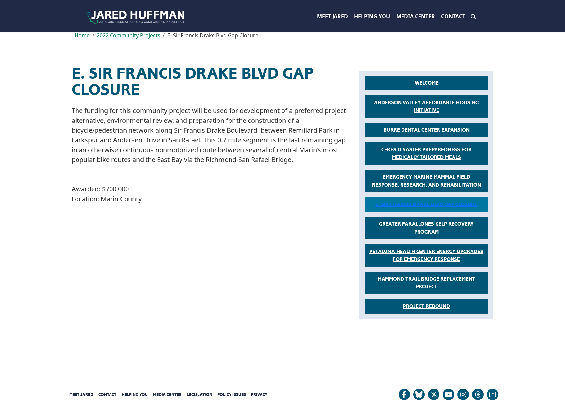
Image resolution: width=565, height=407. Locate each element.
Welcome (426, 83)
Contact (453, 16)
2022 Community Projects (128, 35)
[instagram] (463, 394)
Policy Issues (231, 394)
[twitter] (433, 394)
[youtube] (448, 394)
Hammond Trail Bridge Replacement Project (426, 283)
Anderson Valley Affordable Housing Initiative (426, 106)
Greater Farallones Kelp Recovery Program (426, 228)
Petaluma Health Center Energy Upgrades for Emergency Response (426, 255)
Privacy (259, 394)
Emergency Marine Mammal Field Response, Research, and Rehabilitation (426, 181)
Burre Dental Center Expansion (427, 130)
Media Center (415, 16)
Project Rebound (426, 306)
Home (82, 35)
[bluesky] (419, 394)
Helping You (372, 16)
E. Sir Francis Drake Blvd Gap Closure (426, 204)
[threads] (478, 394)
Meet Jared (332, 16)
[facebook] (404, 394)
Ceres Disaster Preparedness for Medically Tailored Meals (426, 153)
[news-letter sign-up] (492, 394)
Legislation (199, 394)
